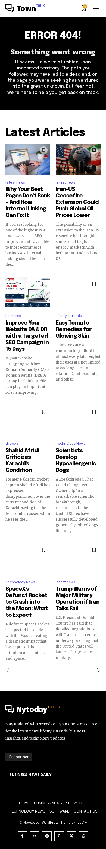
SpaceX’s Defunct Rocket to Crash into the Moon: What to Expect (26, 602)
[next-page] (96, 671)
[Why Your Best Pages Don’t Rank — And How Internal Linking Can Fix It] (27, 159)
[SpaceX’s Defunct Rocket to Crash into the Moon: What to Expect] (27, 559)
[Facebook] (22, 836)
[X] (71, 836)
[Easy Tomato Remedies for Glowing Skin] (78, 293)
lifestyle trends (69, 315)
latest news (15, 182)
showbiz (11, 443)
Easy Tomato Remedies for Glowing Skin (74, 329)
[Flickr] (34, 836)
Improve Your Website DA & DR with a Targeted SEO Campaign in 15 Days (27, 336)
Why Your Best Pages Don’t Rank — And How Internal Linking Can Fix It (27, 202)
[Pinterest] (59, 836)
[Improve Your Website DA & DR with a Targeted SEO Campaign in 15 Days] (27, 293)
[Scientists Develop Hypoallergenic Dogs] (78, 421)
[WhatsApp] (83, 836)
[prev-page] (9, 671)
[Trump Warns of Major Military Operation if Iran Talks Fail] (78, 559)
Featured (13, 315)
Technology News (70, 443)
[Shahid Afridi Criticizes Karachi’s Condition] (27, 421)
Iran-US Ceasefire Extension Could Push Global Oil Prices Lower (77, 202)
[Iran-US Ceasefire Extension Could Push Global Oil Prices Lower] (78, 159)
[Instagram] (47, 836)
